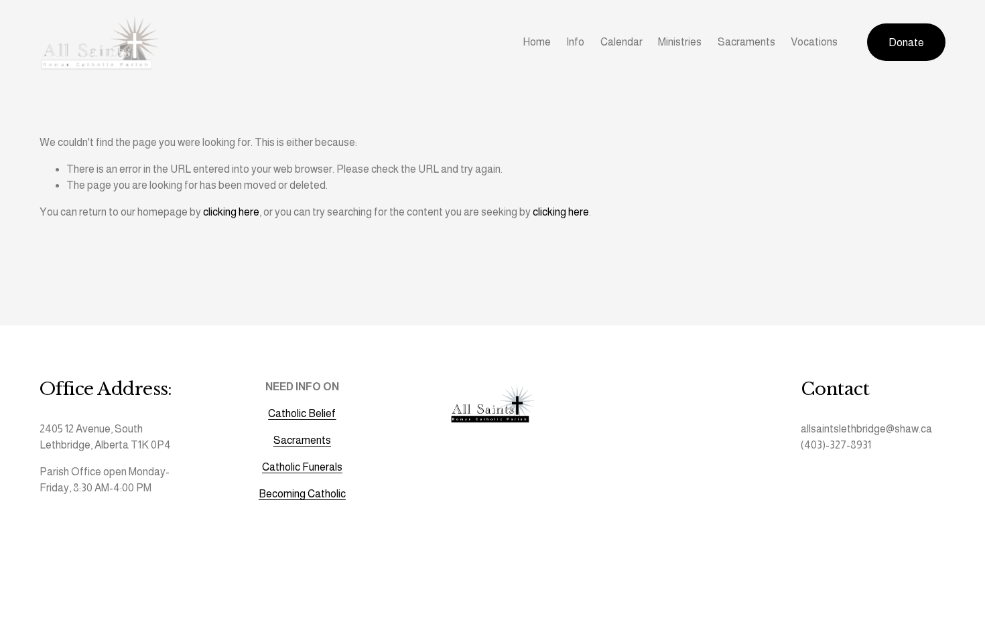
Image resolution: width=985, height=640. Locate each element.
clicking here (231, 212)
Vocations (814, 42)
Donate (906, 42)
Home (537, 42)
